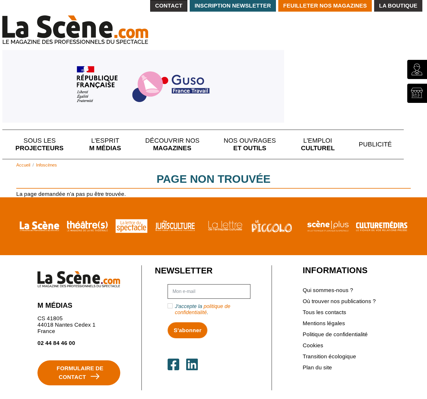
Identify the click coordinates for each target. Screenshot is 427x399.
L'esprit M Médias (105, 144)
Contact (168, 5)
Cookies (313, 345)
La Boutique (398, 5)
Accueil (23, 165)
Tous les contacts (324, 312)
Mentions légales (324, 323)
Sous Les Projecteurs (39, 144)
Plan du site (317, 367)
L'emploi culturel (318, 144)
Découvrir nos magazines (172, 144)
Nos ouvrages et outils (250, 144)
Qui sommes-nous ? (328, 290)
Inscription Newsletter (233, 5)
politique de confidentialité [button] (202, 309)
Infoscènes (46, 165)
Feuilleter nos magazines (325, 5)
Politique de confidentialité (335, 334)
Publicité (375, 144)
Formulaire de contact (80, 372)
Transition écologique (329, 356)
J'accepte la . (202, 309)
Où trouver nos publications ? (339, 301)
